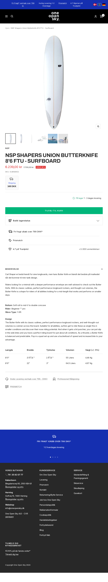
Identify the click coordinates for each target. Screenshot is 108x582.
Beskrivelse (12, 269)
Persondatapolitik (47, 505)
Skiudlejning (79, 488)
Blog (42, 530)
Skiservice (78, 483)
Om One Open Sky (48, 474)
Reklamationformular (49, 510)
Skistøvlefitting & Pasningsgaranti (81, 476)
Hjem (7, 28)
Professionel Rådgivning (68, 379)
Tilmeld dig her (12, 554)
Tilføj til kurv (54, 211)
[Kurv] (101, 16)
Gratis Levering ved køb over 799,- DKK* (29, 379)
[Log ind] (95, 16)
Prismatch (63, 3)
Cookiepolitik (45, 515)
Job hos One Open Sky (50, 500)
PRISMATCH (16, 386)
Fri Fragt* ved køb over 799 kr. (23, 4)
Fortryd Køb (45, 535)
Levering (43, 479)
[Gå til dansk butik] (95, 4)
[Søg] (12, 16)
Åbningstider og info (14, 487)
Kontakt (43, 490)
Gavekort (78, 493)
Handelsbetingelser (48, 520)
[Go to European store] (99, 4)
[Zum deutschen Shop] (104, 4)
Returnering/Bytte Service (51, 495)
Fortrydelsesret (46, 525)
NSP (7, 148)
